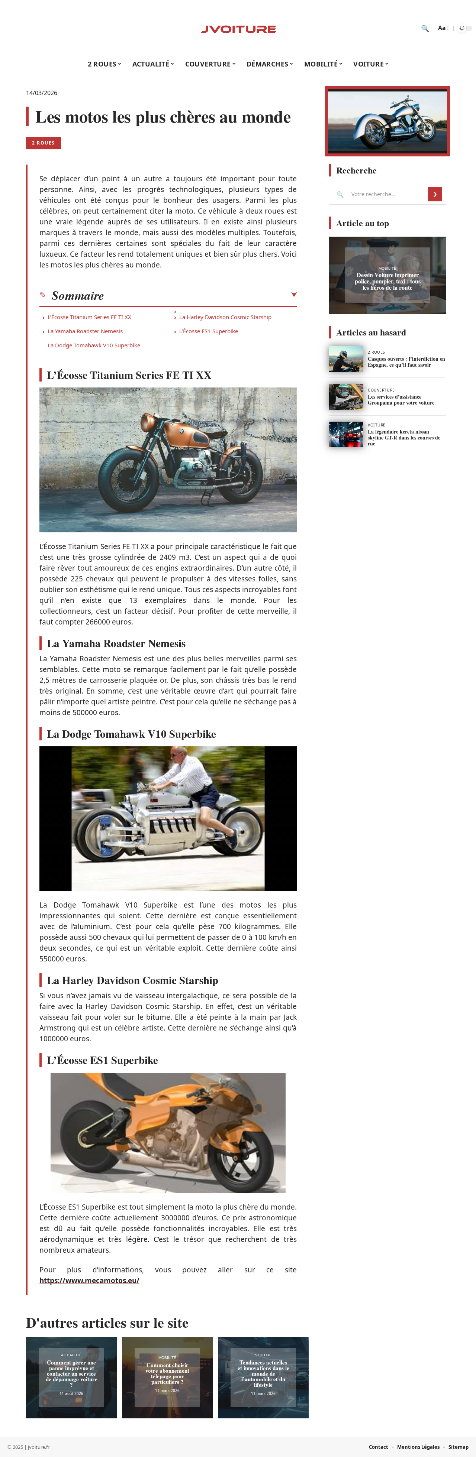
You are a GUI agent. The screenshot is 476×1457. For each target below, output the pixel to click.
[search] (425, 28)
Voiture (263, 1355)
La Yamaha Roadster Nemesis (85, 331)
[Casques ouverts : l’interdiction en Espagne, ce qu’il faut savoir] (346, 359)
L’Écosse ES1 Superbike (208, 331)
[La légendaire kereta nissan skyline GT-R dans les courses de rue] (346, 435)
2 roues (43, 143)
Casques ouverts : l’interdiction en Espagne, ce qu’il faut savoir (406, 362)
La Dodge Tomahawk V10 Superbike (94, 345)
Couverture (381, 390)
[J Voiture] (238, 28)
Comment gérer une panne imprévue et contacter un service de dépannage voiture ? (71, 1373)
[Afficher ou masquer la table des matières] (200, 295)
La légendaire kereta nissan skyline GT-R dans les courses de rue (404, 437)
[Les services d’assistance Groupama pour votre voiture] (346, 397)
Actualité (71, 1355)
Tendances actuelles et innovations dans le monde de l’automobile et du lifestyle (263, 1373)
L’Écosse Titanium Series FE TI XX (89, 317)
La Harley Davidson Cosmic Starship (225, 317)
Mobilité (167, 1358)
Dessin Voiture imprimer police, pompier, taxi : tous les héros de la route (388, 281)
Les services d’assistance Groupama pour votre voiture (401, 399)
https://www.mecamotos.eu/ (89, 1280)
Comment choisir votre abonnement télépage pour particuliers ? (167, 1373)
